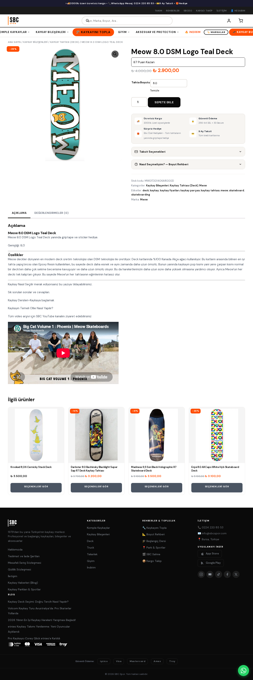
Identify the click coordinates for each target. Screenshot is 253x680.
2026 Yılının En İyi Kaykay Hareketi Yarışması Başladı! (42, 620)
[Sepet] (240, 20)
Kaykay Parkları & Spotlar (24, 589)
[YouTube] (209, 574)
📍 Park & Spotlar (153, 547)
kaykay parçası (190, 190)
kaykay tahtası (210, 190)
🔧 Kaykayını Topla (154, 528)
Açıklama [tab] (19, 213)
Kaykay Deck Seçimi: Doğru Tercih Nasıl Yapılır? (38, 601)
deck (146, 190)
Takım (158, 10)
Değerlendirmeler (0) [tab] (51, 213)
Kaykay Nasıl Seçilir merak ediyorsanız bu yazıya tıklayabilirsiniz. (50, 284)
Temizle (154, 90)
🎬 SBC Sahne (151, 554)
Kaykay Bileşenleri (51, 32)
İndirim (91, 567)
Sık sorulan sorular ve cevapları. (29, 292)
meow (224, 190)
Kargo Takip (204, 10)
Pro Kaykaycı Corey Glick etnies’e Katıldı (34, 638)
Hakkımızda (15, 549)
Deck (90, 541)
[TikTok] (218, 574)
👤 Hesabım (238, 10)
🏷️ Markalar (216, 32)
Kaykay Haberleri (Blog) (23, 582)
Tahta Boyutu (140, 82)
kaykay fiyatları (169, 190)
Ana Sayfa (14, 42)
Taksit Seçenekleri (152, 151)
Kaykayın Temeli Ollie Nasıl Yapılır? (30, 308)
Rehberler (173, 10)
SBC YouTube (45, 316)
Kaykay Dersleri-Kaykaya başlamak (31, 300)
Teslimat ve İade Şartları (24, 556)
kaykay (154, 190)
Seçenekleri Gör (36, 486)
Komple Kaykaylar (98, 528)
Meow (203, 185)
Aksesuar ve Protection (156, 32)
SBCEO (188, 10)
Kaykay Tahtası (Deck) (64, 42)
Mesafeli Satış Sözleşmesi (24, 562)
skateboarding (140, 194)
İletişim (222, 10)
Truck (90, 547)
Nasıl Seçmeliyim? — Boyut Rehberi (163, 164)
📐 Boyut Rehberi (153, 534)
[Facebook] (227, 574)
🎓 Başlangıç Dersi (154, 541)
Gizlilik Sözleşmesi (19, 569)
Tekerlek (92, 554)
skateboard (236, 190)
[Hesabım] (229, 20)
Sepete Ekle (164, 102)
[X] (236, 574)
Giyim (122, 32)
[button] (115, 54)
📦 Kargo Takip (152, 561)
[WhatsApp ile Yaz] (243, 670)
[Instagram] (201, 574)
